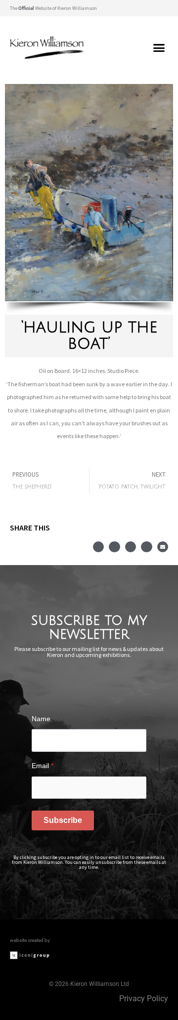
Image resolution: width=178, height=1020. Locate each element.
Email (42, 766)
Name (41, 719)
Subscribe (63, 820)
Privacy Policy (143, 998)
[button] (160, 8)
